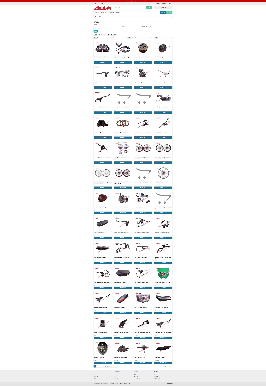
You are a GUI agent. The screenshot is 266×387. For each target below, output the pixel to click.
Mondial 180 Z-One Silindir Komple (100, 332)
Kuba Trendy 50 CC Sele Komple (120, 282)
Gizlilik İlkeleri (96, 378)
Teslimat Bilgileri (96, 376)
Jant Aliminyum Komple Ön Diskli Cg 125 (142, 182)
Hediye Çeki (136, 376)
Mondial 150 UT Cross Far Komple (141, 307)
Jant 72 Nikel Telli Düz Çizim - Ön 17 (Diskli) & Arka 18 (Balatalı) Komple (102, 183)
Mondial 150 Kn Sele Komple (119, 307)
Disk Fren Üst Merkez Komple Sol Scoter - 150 (163, 82)
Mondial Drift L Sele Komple (160, 357)
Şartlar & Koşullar (96, 379)
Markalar (135, 374)
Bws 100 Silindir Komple (159, 57)
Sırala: (129, 37)
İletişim (115, 374)
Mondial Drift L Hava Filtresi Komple (121, 357)
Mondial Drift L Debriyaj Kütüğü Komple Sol (142, 332)
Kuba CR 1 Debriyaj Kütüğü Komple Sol (121, 232)
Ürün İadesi (116, 376)
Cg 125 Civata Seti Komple (119, 82)
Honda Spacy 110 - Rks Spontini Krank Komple (102, 157)
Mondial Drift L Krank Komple (140, 357)
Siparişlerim (156, 376)
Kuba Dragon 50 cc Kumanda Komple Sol (162, 232)
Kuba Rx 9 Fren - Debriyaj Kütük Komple (121, 257)
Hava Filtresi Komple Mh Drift (99, 132)
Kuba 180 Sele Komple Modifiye (99, 232)
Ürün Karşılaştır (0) (111, 37)
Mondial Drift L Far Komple (99, 357)
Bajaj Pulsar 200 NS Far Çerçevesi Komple (122, 57)
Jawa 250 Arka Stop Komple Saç (100, 207)
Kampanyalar (136, 379)
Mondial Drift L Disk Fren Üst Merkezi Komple (163, 332)
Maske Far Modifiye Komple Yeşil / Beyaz (162, 282)
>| (116, 366)
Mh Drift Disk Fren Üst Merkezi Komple (101, 307)
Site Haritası (116, 378)
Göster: (156, 37)
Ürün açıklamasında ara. (99, 28)
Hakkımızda (96, 374)
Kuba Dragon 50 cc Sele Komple (100, 257)
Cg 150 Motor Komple (138, 82)
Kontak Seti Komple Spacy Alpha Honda (142, 207)
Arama (100, 16)
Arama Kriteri (96, 24)
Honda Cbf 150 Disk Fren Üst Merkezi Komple (143, 132)
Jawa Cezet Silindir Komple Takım (100, 57)
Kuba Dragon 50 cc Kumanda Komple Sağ (142, 232)
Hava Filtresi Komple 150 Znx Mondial (161, 107)
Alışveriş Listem (157, 378)
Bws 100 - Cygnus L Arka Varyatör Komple (142, 57)
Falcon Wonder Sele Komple (140, 107)
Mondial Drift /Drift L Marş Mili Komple (121, 332)
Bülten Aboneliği (157, 379)
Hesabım (155, 374)
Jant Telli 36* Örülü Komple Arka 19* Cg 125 (163, 182)
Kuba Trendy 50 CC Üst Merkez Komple (142, 282)
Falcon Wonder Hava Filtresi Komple (120, 107)
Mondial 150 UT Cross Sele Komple (161, 307)
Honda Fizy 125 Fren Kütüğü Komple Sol (162, 132)
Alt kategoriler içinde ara (146, 26)
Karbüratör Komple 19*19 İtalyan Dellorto (121, 207)
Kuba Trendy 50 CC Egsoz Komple (141, 257)
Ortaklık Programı (137, 378)
